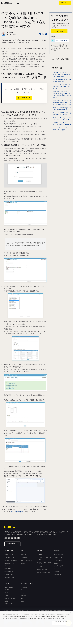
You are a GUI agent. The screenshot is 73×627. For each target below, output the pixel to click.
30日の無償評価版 (17, 512)
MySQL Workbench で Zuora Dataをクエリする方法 (62, 81)
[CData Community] (18, 538)
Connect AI (24, 557)
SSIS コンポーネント (26, 560)
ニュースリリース (59, 557)
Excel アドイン (8, 571)
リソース (6, 595)
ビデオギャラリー (9, 604)
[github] (15, 538)
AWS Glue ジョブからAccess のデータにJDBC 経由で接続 (62, 124)
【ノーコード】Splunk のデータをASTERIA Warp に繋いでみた (62, 87)
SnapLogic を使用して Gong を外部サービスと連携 (62, 114)
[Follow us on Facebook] (40, 34)
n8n (22, 598)
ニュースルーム (58, 560)
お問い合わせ (64, 3)
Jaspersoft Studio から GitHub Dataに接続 (60, 129)
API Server (7, 566)
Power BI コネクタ (9, 574)
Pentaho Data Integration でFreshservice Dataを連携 (62, 119)
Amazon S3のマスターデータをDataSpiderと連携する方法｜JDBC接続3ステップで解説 (62, 103)
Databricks (24, 590)
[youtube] (12, 538)
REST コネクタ (8, 569)
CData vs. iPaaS (42, 569)
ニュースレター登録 (10, 598)
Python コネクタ (9, 563)
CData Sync (24, 555)
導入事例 (6, 590)
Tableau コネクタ (9, 577)
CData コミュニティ (10, 587)
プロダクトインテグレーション (44, 558)
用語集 (6, 601)
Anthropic (24, 587)
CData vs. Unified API (43, 572)
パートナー (40, 566)
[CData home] (7, 3)
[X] (9, 538)
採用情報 (56, 571)
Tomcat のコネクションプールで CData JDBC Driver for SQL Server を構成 (62, 75)
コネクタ (39, 555)
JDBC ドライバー (9, 557)
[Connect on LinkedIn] (46, 34)
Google (23, 593)
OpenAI (23, 601)
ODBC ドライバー (9, 555)
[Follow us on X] (43, 34)
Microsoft (24, 595)
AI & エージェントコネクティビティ (44, 563)
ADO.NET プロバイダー (10, 560)
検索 (56, 3)
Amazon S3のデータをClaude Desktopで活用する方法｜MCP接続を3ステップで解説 (62, 95)
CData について (58, 555)
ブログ (6, 593)
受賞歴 (56, 563)
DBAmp (23, 563)
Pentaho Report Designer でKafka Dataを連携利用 (62, 109)
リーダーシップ (58, 566)
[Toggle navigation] (18, 3)
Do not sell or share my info (62, 621)
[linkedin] (5, 538)
